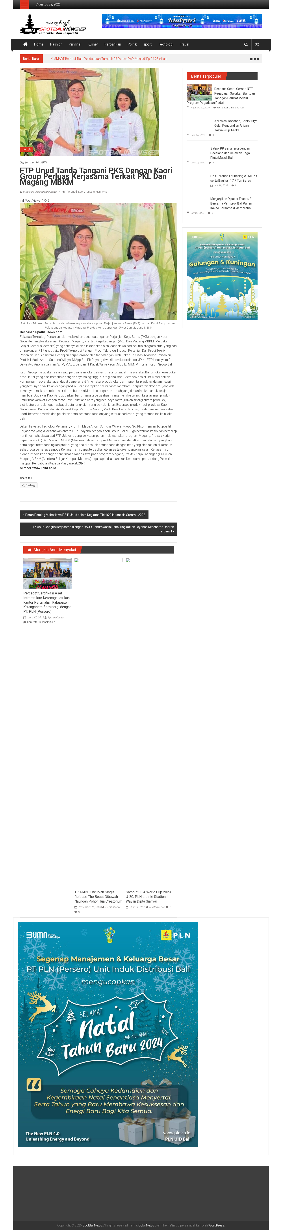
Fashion (56, 44)
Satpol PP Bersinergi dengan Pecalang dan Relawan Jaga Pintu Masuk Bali (230, 153)
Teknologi (165, 44)
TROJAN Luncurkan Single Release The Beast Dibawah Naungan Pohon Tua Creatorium (98, 896)
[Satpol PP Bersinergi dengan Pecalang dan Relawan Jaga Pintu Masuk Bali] (197, 152)
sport (147, 44)
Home (39, 44)
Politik (132, 44)
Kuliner (93, 44)
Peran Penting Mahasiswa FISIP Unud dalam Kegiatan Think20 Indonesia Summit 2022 (85, 515)
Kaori (81, 191)
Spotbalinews (55, 617)
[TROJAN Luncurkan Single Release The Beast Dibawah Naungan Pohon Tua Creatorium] (98, 722)
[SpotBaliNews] (25, 44)
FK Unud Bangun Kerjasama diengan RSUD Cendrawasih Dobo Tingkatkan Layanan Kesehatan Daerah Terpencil (103, 529)
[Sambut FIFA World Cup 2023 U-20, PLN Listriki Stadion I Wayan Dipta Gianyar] (150, 722)
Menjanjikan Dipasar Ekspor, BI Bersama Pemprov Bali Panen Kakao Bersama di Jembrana (231, 203)
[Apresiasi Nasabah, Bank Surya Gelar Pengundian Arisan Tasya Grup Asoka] (199, 123)
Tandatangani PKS (96, 191)
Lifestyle (26, 149)
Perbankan (112, 44)
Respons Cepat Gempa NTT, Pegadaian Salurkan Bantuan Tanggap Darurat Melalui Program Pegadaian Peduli (127, 58)
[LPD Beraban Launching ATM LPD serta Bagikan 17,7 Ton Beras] (197, 179)
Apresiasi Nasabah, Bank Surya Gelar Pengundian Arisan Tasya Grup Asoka (236, 125)
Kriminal (75, 44)
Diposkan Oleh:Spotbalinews (39, 191)
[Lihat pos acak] (257, 44)
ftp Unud (72, 191)
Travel (184, 44)
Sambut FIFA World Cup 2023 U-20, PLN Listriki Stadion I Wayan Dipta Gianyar (148, 896)
